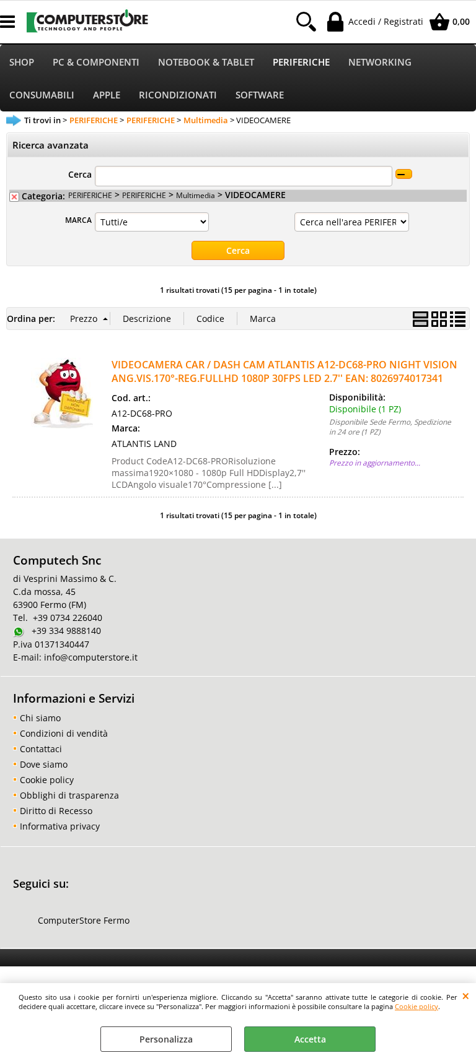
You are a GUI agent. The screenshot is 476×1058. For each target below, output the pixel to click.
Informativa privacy (60, 826)
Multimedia (195, 195)
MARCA (78, 220)
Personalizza (166, 1039)
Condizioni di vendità (64, 733)
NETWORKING (380, 62)
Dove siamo (44, 764)
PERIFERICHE (301, 62)
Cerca (80, 174)
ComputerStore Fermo (84, 920)
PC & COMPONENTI (96, 62)
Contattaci (41, 749)
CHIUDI (466, 995)
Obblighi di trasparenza (69, 795)
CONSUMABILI (41, 95)
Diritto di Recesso (56, 811)
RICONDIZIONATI (178, 95)
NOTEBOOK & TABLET (206, 62)
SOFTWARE (260, 95)
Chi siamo (40, 718)
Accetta (310, 1039)
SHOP (21, 62)
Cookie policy (416, 1006)
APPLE (106, 95)
